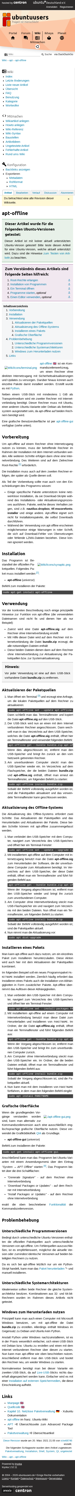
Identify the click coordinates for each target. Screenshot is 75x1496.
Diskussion (50, 192)
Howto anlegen (15, 125)
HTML (13, 186)
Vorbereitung (17, 310)
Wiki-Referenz (14, 129)
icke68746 (66, 1440)
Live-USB (43, 1372)
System (50, 1451)
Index (9, 76)
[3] (39, 695)
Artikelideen (13, 142)
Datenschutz (27, 1478)
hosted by (8, 2)
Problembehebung (20, 339)
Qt (57, 1451)
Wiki (37, 33)
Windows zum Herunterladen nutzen (37, 351)
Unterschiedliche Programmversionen (38, 343)
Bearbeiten (22, 192)
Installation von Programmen (28, 284)
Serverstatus (55, 1478)
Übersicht (12, 89)
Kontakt (15, 1478)
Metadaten (15, 178)
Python (14, 388)
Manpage (13, 1403)
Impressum (41, 1478)
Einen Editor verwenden (25, 297)
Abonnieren (67, 192)
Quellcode (14, 1407)
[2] (37, 572)
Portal (13, 33)
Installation (15, 314)
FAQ (8, 93)
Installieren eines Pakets (30, 331)
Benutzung (12, 97)
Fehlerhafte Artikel (17, 150)
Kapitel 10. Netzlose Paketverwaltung (31, 1411)
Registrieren (66, 7)
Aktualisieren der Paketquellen (34, 322)
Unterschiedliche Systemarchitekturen (39, 347)
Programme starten (22, 293)
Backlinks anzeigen (18, 169)
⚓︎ (69, 280)
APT (10, 1424)
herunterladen (55, 1269)
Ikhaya (49, 33)
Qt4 (38, 1133)
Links (12, 356)
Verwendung (17, 318)
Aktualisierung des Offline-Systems (37, 327)
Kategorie (12, 101)
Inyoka (18, 1464)
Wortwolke (12, 105)
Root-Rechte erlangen (24, 280)
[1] (20, 464)
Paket (43, 1269)
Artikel (8, 192)
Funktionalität (57, 1204)
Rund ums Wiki (15, 154)
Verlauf (36, 192)
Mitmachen (37, 42)
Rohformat (15, 182)
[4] (45, 1166)
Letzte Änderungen (17, 81)
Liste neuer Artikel (17, 85)
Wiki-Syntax (13, 133)
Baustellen (12, 137)
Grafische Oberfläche (28, 335)
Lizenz (5, 1478)
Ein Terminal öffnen (22, 289)
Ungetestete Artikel (17, 146)
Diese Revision (11, 1440)
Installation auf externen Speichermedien (34, 1381)
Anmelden (51, 7)
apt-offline (20, 60)
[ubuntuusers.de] (26, 21)
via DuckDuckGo (63, 54)
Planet (62, 33)
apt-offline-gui (64, 421)
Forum (25, 33)
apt (11, 60)
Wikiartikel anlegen (17, 121)
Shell (41, 1451)
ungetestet (66, 1451)
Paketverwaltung (18, 1433)
